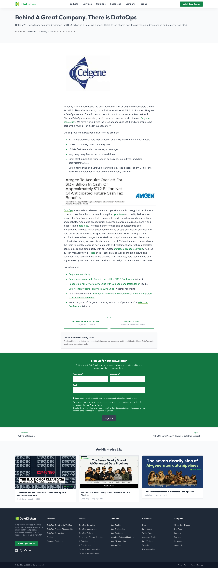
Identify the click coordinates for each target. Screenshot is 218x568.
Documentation (148, 549)
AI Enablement (85, 545)
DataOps (68, 210)
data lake (83, 225)
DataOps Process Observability (60, 529)
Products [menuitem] (73, 4)
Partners (177, 537)
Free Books (147, 529)
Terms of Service (197, 565)
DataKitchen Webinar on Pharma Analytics (91, 288)
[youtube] (30, 550)
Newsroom (178, 541)
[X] (21, 550)
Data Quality (116, 525)
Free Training (147, 541)
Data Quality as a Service (89, 549)
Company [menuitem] (130, 4)
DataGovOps (116, 545)
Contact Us (178, 545)
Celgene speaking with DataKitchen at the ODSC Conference (102, 279)
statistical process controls (128, 249)
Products (51, 518)
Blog (144, 525)
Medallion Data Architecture (122, 537)
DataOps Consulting (87, 525)
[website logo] (29, 519)
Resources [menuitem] (115, 4)
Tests (92, 252)
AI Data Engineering (87, 541)
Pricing (50, 537)
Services (82, 518)
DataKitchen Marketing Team (39, 31)
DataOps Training (86, 533)
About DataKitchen (182, 525)
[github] (25, 550)
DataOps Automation (55, 533)
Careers (177, 533)
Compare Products (54, 541)
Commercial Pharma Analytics (91, 537)
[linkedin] (16, 550)
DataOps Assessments (88, 529)
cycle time (118, 214)
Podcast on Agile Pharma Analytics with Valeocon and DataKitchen (104, 284)
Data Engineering (118, 529)
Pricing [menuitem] (143, 4)
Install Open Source (191, 4)
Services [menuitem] (87, 4)
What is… (146, 545)
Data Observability (118, 541)
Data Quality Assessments (89, 553)
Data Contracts (117, 533)
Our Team (178, 529)
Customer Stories (149, 537)
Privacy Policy (95, 405)
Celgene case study (79, 274)
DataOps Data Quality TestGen (59, 525)
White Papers (147, 533)
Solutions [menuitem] (101, 4)
